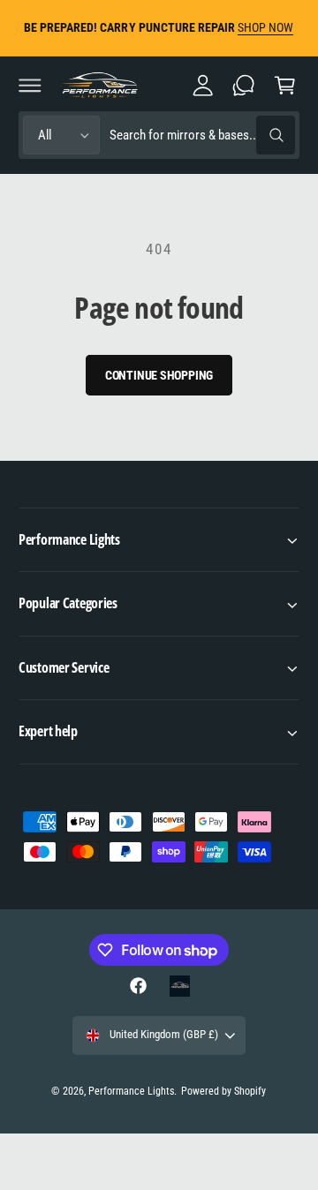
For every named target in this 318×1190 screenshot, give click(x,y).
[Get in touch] (243, 84)
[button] (30, 84)
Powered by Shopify (223, 1091)
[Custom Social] (179, 986)
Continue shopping (159, 375)
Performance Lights (131, 1091)
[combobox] (201, 135)
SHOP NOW (265, 27)
